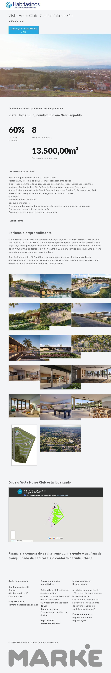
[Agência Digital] (55, 666)
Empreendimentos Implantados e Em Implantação (82, 617)
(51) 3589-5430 (17, 601)
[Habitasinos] (22, 5)
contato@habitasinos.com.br (23, 605)
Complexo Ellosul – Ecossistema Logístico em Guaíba (54, 612)
